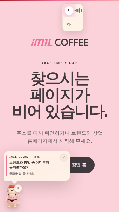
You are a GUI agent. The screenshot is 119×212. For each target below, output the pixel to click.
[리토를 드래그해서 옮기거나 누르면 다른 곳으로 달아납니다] (13, 196)
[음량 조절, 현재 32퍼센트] (69, 24)
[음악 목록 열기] (79, 10)
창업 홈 (79, 164)
